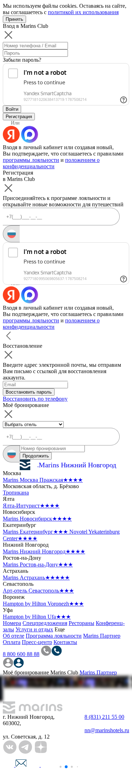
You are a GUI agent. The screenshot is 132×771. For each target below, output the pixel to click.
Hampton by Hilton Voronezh (43, 604)
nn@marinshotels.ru (106, 730)
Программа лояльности (54, 636)
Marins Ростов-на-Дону (38, 564)
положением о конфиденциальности (51, 163)
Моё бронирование (26, 672)
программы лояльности (31, 160)
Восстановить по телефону (35, 399)
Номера (12, 623)
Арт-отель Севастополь (38, 591)
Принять (14, 19)
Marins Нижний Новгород (44, 551)
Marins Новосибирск (37, 519)
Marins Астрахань (36, 578)
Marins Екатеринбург (35, 532)
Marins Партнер (101, 636)
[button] (60, 766)
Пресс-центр (37, 642)
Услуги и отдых (34, 629)
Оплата (11, 642)
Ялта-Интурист (31, 506)
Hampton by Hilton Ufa (37, 617)
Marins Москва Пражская (43, 480)
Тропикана (16, 493)
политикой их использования (83, 12)
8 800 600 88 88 (21, 654)
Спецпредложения (45, 623)
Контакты (65, 642)
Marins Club (64, 672)
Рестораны (81, 623)
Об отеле (13, 636)
